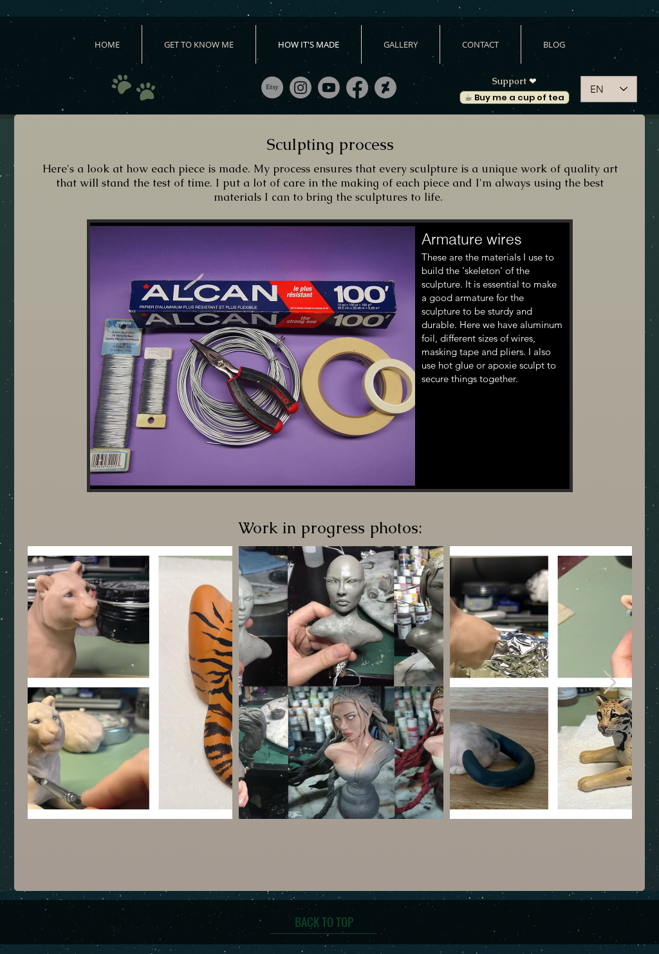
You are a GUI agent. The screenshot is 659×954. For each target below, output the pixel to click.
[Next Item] (609, 682)
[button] (330, 355)
